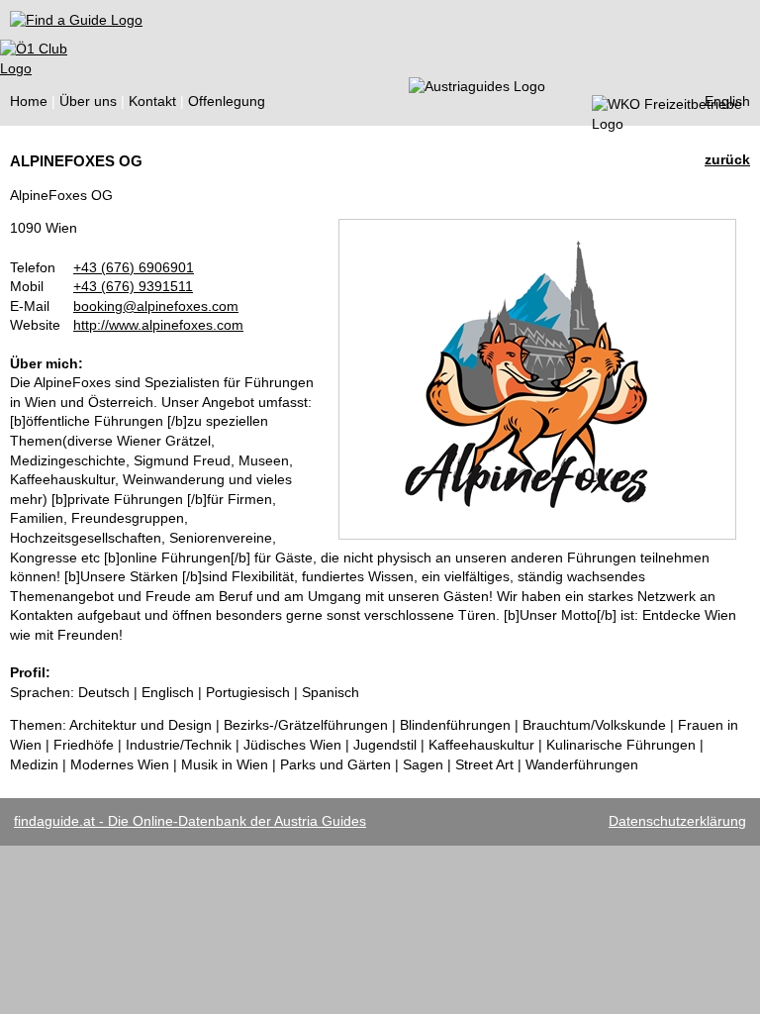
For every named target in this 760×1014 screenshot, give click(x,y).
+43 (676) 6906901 (133, 267)
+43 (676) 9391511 (133, 286)
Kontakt (152, 101)
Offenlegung (226, 101)
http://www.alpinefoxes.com (158, 325)
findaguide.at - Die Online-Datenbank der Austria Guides (190, 821)
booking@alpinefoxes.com (155, 306)
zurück (727, 159)
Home (29, 101)
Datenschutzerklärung (677, 821)
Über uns (88, 101)
